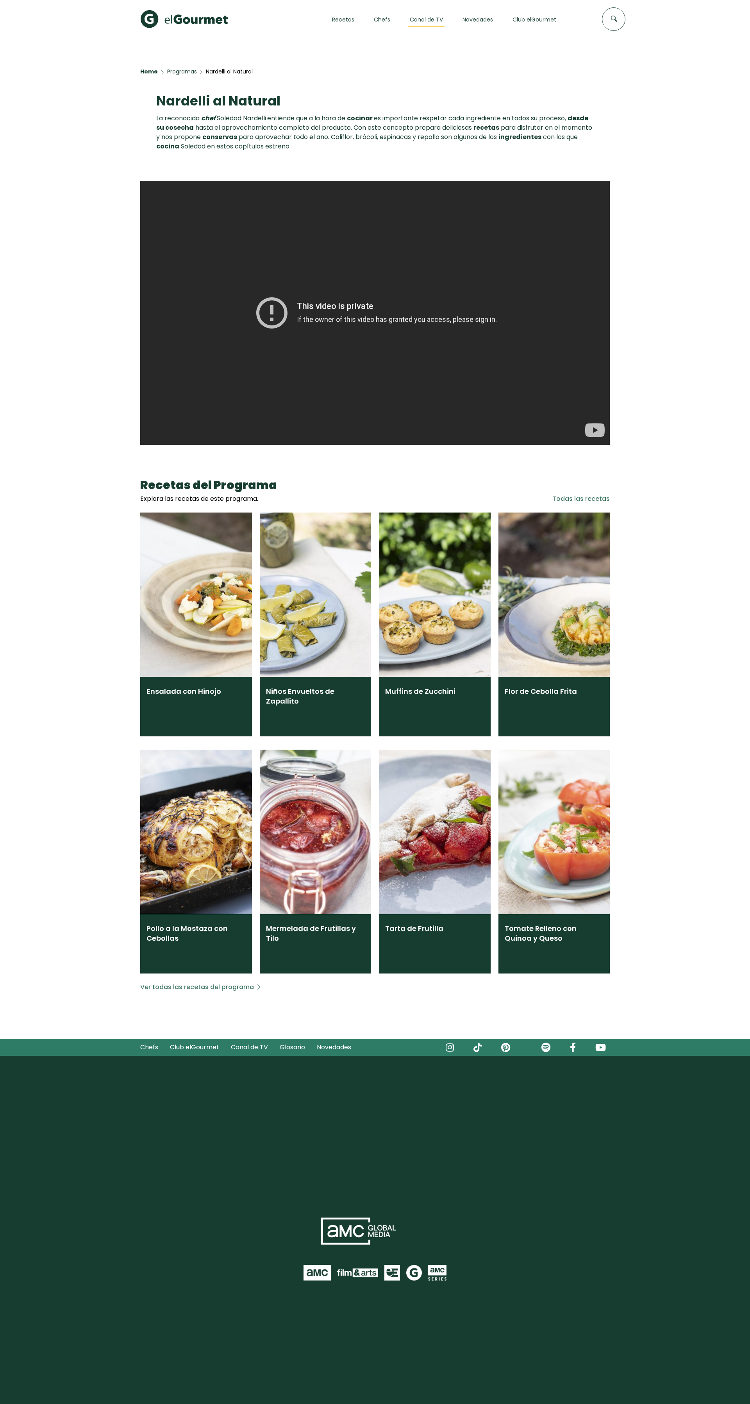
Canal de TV (249, 1047)
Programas (182, 71)
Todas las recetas (581, 498)
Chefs (149, 1047)
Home (149, 71)
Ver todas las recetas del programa (197, 986)
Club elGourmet (194, 1047)
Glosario (292, 1047)
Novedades (334, 1047)
